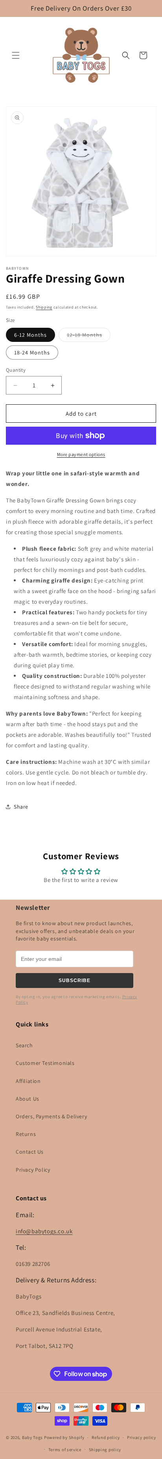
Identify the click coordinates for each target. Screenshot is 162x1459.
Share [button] (21, 806)
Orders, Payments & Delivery (51, 1116)
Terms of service (64, 1449)
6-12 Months (30, 334)
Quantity (16, 370)
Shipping (44, 307)
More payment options (81, 454)
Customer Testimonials (45, 1062)
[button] (15, 55)
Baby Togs (32, 1437)
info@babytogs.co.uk (44, 1231)
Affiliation (28, 1081)
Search (24, 1045)
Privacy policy (141, 1437)
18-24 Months (32, 352)
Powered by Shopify (64, 1437)
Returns (26, 1134)
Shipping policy (105, 1449)
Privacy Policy (33, 1169)
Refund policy (106, 1437)
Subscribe (74, 980)
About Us (27, 1098)
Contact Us (30, 1151)
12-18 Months (88, 336)
